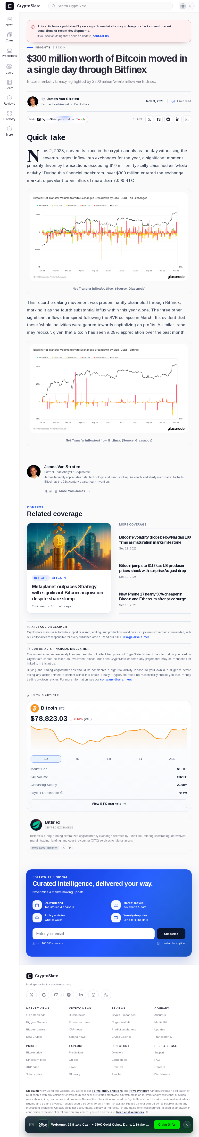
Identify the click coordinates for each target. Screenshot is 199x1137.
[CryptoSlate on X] (31, 995)
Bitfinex (52, 822)
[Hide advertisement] (186, 1124)
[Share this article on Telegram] (168, 119)
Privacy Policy (139, 1090)
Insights (43, 47)
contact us (100, 36)
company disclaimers (116, 679)
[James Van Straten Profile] (33, 102)
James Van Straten (63, 99)
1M (109, 759)
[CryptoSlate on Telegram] (68, 995)
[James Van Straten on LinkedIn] (51, 491)
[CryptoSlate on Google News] (44, 995)
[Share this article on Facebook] (159, 119)
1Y (140, 759)
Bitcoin (58, 47)
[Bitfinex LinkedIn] (70, 847)
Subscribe (171, 933)
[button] (9, 131)
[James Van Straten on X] (46, 491)
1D (46, 759)
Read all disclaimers (130, 1112)
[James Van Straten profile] (34, 472)
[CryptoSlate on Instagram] (93, 995)
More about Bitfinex (44, 847)
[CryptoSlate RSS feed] (106, 995)
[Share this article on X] (149, 119)
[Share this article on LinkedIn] (178, 119)
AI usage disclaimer (134, 637)
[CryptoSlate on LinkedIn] (81, 995)
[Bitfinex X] (63, 847)
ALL (172, 759)
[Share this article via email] (187, 119)
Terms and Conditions (107, 1090)
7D (77, 759)
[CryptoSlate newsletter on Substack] (56, 995)
